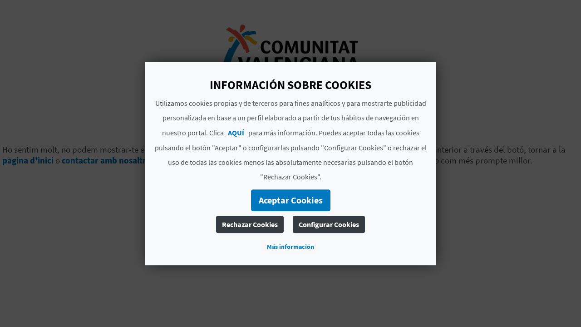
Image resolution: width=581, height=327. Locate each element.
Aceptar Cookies (291, 200)
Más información (290, 247)
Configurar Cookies (329, 224)
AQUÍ (236, 132)
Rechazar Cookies (250, 224)
